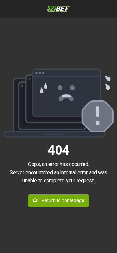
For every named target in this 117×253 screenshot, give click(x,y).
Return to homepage (62, 200)
